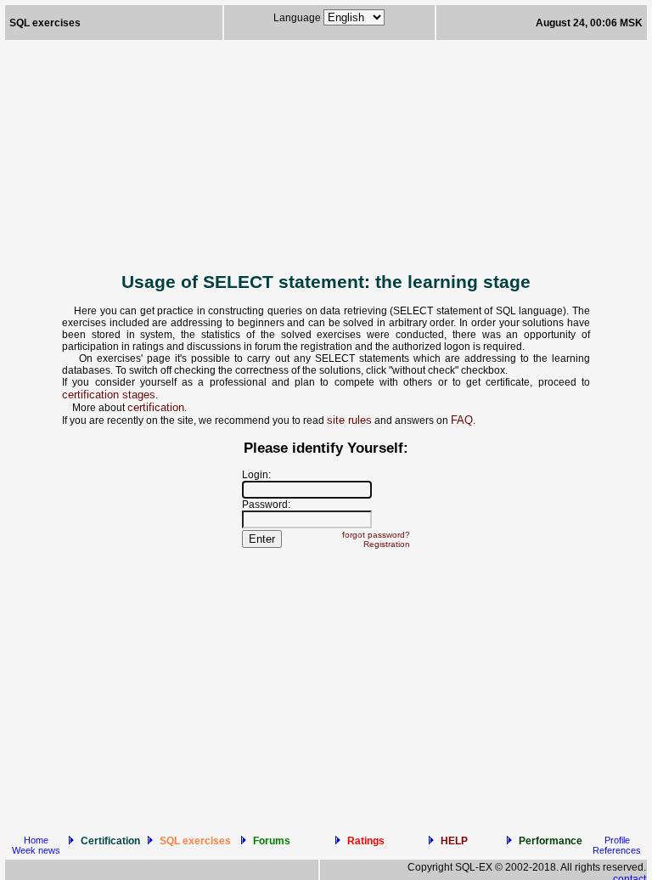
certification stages (108, 394)
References (617, 850)
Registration (386, 544)
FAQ (462, 420)
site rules (349, 420)
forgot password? (376, 534)
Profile (617, 840)
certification (155, 407)
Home (36, 840)
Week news (36, 850)
